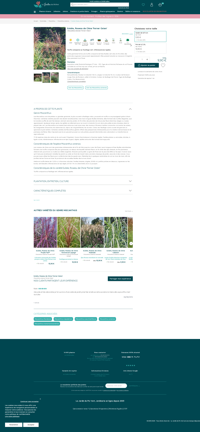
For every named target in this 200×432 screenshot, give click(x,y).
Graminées (43, 21)
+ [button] (147, 59)
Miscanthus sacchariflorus (86, 319)
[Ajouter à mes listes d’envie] (163, 65)
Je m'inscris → (134, 386)
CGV (125, 409)
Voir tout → (129, 211)
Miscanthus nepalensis (63, 319)
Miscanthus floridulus (43, 319)
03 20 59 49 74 (105, 355)
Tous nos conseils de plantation (77, 69)
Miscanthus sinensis (63, 21)
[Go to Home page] (46, 4)
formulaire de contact (101, 357)
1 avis (131, 34)
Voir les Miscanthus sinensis (96, 88)
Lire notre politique (12, 416)
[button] (143, 5)
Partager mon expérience (120, 279)
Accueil (36, 21)
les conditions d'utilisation (123, 390)
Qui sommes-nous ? (81, 409)
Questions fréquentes (99, 409)
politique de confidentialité (109, 390)
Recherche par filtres (123, 7)
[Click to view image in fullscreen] (50, 48)
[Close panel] (40, 399)
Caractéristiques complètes (76, 81)
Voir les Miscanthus (75, 88)
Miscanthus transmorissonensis (47, 324)
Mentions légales (116, 409)
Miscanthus (52, 21)
